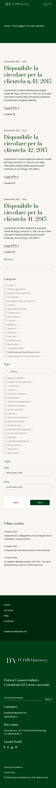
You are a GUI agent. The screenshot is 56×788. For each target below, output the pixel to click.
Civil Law (11, 336)
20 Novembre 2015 (12, 130)
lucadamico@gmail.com (15, 712)
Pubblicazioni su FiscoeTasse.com (23, 356)
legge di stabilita (15, 378)
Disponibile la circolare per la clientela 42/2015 (25, 143)
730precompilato (16, 405)
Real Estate (12, 344)
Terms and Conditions (13, 767)
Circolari (11, 320)
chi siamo (8, 610)
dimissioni (12, 449)
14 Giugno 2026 (10, 531)
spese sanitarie (14, 409)
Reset (16, 502)
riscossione (12, 385)
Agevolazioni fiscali (16, 308)
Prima (6, 481)
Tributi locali (13, 312)
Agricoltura (12, 453)
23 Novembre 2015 (12, 61)
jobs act (11, 413)
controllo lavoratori (17, 393)
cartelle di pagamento (18, 441)
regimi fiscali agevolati (18, 401)
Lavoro (10, 285)
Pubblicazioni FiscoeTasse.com (23, 352)
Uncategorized (14, 348)
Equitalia (11, 437)
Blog (6, 615)
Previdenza (13, 297)
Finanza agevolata (16, 289)
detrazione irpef (15, 421)
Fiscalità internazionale (18, 293)
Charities (11, 332)
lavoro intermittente (17, 417)
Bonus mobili (13, 445)
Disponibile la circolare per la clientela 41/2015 (25, 212)
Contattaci (9, 621)
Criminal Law (13, 340)
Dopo (6, 467)
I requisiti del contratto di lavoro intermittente (27, 550)
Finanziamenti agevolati (19, 429)
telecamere (13, 397)
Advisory (11, 324)
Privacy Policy (9, 772)
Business (11, 328)
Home (7, 604)
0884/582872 (10, 716)
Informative (13, 316)
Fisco (24, 61)
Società (10, 304)
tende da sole (14, 425)
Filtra (40, 502)
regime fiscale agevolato (19, 382)
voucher (11, 389)
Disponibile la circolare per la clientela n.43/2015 (27, 74)
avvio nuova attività (16, 433)
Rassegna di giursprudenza (20, 301)
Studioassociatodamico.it (20, 777)
